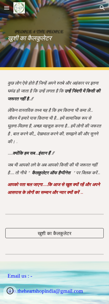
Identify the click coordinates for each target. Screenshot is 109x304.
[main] (54, 35)
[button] (6, 7)
